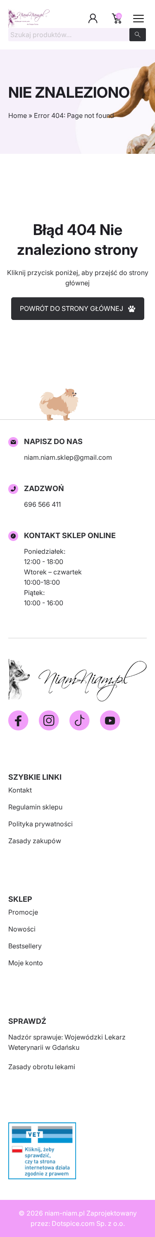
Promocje (23, 912)
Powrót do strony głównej (71, 308)
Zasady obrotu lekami (41, 1067)
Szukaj (137, 34)
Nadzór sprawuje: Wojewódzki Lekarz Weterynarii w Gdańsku (67, 1042)
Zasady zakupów (34, 841)
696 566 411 (42, 504)
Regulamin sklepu (35, 807)
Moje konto (25, 963)
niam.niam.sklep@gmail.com (68, 457)
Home (17, 115)
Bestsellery (25, 946)
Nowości (22, 929)
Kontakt (20, 790)
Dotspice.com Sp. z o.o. (88, 1223)
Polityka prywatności (40, 824)
